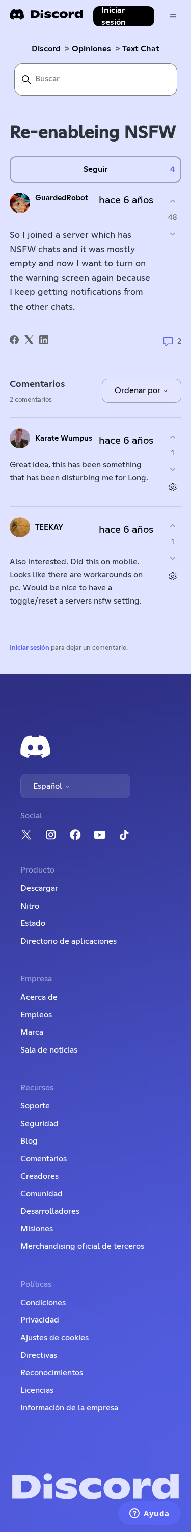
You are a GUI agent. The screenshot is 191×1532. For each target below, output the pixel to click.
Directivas (38, 1355)
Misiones (36, 1229)
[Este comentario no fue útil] (172, 469)
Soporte (35, 1106)
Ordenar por (138, 390)
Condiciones (43, 1303)
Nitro (29, 906)
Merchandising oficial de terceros (82, 1246)
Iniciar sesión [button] (113, 16)
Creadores (39, 1176)
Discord (46, 49)
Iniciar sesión (29, 648)
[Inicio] (46, 17)
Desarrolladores (49, 1211)
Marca (31, 1032)
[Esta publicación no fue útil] (172, 234)
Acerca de (39, 997)
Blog (29, 1141)
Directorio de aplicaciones (68, 941)
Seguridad (39, 1124)
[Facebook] (14, 339)
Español (48, 786)
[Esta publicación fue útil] (172, 202)
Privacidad (39, 1320)
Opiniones (91, 49)
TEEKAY (49, 527)
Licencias (36, 1390)
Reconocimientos (51, 1373)
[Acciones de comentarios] (172, 487)
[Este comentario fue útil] (172, 437)
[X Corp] (29, 339)
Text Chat (140, 49)
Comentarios (43, 1159)
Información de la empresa (69, 1408)
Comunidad (41, 1194)
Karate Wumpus (63, 438)
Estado (32, 923)
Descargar (39, 888)
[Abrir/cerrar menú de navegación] (173, 16)
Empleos (36, 1015)
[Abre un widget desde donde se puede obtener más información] (149, 1514)
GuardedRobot (61, 198)
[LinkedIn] (43, 339)
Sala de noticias (48, 1050)
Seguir (95, 169)
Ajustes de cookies (54, 1338)
